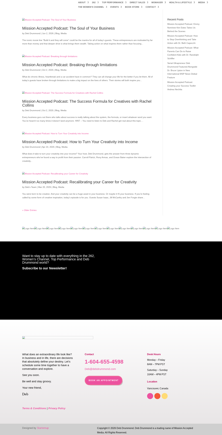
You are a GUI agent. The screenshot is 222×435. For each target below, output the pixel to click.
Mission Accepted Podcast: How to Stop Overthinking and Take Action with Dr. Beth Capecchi (182, 39)
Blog (57, 33)
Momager (157, 2)
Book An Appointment (104, 380)
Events (114, 7)
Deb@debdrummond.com (100, 369)
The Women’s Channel (91, 7)
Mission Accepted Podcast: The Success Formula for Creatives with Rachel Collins (86, 103)
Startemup (43, 428)
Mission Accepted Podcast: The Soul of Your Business (68, 28)
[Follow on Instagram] (165, 396)
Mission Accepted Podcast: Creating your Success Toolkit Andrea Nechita (181, 86)
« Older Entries (29, 210)
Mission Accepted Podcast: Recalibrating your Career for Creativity (79, 182)
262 (94, 2)
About (82, 2)
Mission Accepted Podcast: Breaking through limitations (69, 65)
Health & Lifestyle (180, 2)
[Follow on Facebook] (150, 396)
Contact (151, 7)
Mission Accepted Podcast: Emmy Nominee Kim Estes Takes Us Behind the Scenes (183, 27)
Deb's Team (30, 187)
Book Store (132, 7)
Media (201, 2)
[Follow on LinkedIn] (157, 396)
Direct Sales (137, 2)
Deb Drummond (32, 33)
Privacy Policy (56, 408)
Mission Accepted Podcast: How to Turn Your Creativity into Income (80, 142)
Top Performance (112, 2)
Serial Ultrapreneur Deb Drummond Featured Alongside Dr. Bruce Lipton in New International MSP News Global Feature (182, 70)
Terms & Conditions (34, 408)
